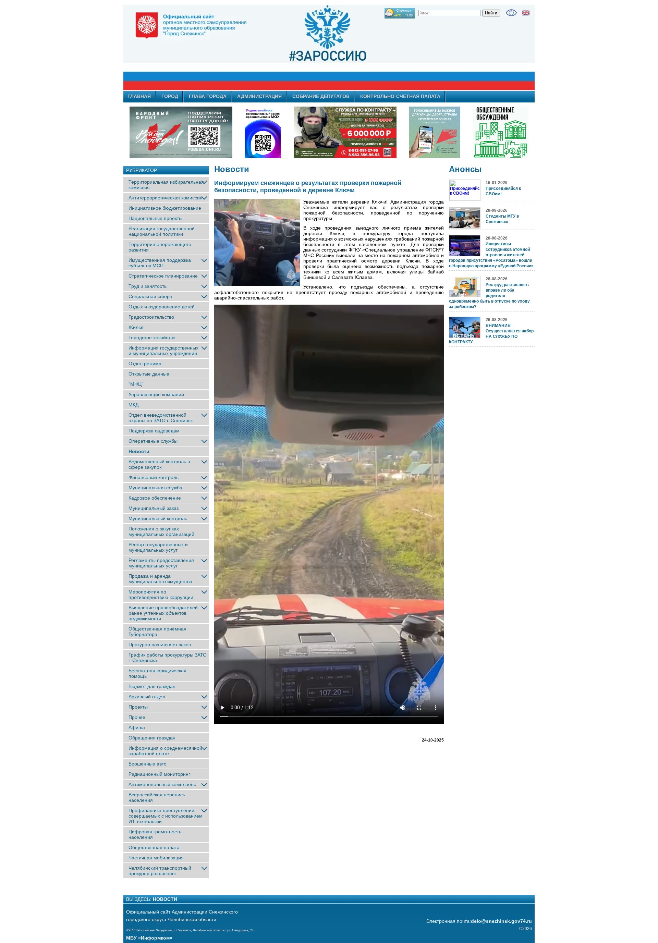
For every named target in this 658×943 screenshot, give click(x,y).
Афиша (137, 727)
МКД (133, 404)
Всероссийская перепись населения (157, 797)
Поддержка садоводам (154, 430)
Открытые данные (149, 374)
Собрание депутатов (321, 96)
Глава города (208, 96)
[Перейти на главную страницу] (267, 47)
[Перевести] (525, 12)
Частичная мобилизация (156, 857)
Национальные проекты (155, 218)
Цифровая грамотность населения (155, 834)
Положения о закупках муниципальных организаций (161, 531)
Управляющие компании (156, 394)
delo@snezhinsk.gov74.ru (501, 921)
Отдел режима (145, 363)
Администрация (259, 96)
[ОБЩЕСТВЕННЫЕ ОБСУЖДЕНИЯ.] (500, 132)
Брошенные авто (148, 764)
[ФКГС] (434, 132)
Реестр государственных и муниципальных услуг (158, 547)
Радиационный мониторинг (159, 774)
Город (169, 96)
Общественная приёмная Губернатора (157, 631)
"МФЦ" (136, 384)
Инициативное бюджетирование (165, 208)
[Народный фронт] (181, 132)
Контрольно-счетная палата (400, 96)
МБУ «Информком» (149, 938)
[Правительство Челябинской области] (263, 132)
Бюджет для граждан (152, 686)
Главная (139, 96)
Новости (139, 451)
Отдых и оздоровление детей (162, 306)
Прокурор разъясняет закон (160, 644)
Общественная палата (154, 847)
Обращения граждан (152, 737)
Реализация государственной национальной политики (162, 231)
